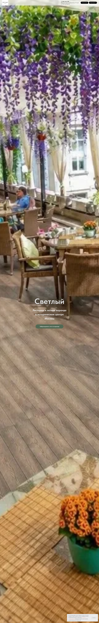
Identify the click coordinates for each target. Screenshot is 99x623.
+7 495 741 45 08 (65, 1)
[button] (49, 326)
